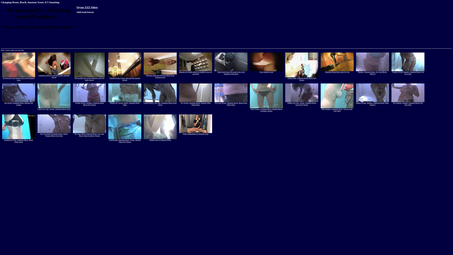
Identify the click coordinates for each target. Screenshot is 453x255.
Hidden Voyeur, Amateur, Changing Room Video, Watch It (372, 104)
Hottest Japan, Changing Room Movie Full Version (301, 79)
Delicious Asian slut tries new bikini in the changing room (160, 76)
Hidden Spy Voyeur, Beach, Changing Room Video (125, 104)
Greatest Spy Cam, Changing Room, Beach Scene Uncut (18, 141)
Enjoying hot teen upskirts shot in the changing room (18, 79)
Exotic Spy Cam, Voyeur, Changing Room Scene (54, 109)
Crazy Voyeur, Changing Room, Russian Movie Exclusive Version (266, 110)
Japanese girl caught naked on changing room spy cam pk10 (195, 73)
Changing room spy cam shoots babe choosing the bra (54, 76)
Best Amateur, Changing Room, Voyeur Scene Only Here (337, 110)
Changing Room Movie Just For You (337, 72)
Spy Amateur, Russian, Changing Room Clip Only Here (408, 104)
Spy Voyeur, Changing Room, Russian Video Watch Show (196, 104)
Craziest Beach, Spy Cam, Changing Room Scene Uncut (160, 104)
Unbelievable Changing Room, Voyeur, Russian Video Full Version (125, 141)
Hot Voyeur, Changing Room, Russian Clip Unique (18, 104)
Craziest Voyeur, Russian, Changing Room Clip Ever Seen (408, 73)
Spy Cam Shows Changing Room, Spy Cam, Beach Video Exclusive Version (89, 135)
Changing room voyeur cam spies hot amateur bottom (124, 79)
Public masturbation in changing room (195, 134)
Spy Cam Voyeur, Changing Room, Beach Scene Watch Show (231, 104)
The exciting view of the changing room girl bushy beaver (89, 79)
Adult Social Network (85, 12)
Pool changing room (266, 72)
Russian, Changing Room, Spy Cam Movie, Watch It (372, 73)
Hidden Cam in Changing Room (160, 140)
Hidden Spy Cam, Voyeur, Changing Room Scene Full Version (301, 104)
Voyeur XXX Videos (87, 7)
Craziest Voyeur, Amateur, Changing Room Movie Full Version (89, 104)
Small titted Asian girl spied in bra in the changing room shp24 (231, 73)
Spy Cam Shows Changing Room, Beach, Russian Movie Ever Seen (54, 135)
